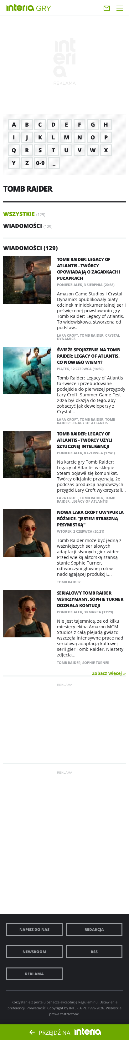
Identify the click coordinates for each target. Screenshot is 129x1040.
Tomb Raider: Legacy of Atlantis (86, 421)
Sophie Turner (95, 662)
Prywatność (36, 1008)
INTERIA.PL (78, 1008)
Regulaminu (88, 1002)
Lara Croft (67, 335)
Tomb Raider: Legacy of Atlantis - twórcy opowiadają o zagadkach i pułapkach (89, 268)
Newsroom (34, 951)
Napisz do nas (34, 929)
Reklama (34, 974)
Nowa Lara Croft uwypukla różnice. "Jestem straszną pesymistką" (90, 518)
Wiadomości (22, 225)
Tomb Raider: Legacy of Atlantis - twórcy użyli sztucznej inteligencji (84, 440)
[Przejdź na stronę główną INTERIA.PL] (20, 8)
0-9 (40, 163)
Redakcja (94, 929)
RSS (94, 951)
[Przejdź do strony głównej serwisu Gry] (44, 8)
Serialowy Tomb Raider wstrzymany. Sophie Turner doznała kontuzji (90, 599)
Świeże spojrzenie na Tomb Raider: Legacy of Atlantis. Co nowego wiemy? (88, 356)
